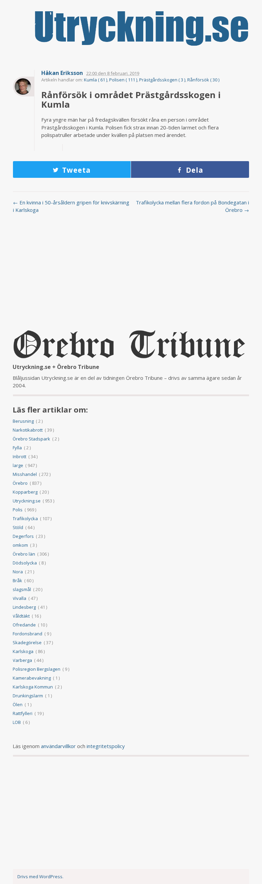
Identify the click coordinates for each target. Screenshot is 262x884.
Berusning (23, 421)
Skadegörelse (27, 642)
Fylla (17, 448)
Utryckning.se (27, 501)
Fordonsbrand (27, 634)
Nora (18, 572)
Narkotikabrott (28, 430)
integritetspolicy (106, 746)
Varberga (22, 660)
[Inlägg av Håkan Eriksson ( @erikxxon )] (23, 86)
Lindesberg (24, 607)
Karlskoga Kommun (33, 687)
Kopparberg (25, 492)
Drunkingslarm (28, 696)
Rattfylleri (22, 713)
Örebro (20, 483)
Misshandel (25, 474)
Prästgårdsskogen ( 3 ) (162, 80)
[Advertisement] (131, 273)
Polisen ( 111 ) (123, 80)
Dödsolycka (25, 563)
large (18, 465)
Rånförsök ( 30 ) (203, 80)
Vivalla (19, 598)
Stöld (18, 527)
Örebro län (24, 554)
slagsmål (22, 589)
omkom (20, 545)
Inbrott (19, 456)
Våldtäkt (21, 616)
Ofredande (24, 625)
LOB (17, 722)
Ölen (18, 704)
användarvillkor (58, 746)
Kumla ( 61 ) (95, 80)
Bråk (17, 580)
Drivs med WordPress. (40, 876)
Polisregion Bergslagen (36, 669)
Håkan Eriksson (62, 73)
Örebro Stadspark (31, 439)
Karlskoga (23, 651)
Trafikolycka (25, 518)
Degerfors (23, 536)
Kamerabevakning (32, 678)
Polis (18, 510)
